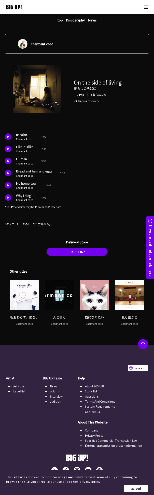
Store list (91, 391)
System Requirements (100, 406)
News (92, 20)
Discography (75, 20)
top (60, 20)
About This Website (93, 422)
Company (91, 430)
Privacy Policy (94, 436)
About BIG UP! (94, 386)
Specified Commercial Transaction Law (111, 441)
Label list (19, 391)
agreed (136, 488)
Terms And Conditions (100, 401)
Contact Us (92, 412)
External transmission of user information (113, 446)
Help (81, 378)
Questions (92, 396)
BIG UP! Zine (52, 378)
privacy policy (89, 482)
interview (56, 396)
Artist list (19, 386)
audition (55, 401)
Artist (10, 378)
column (55, 391)
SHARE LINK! (77, 251)
